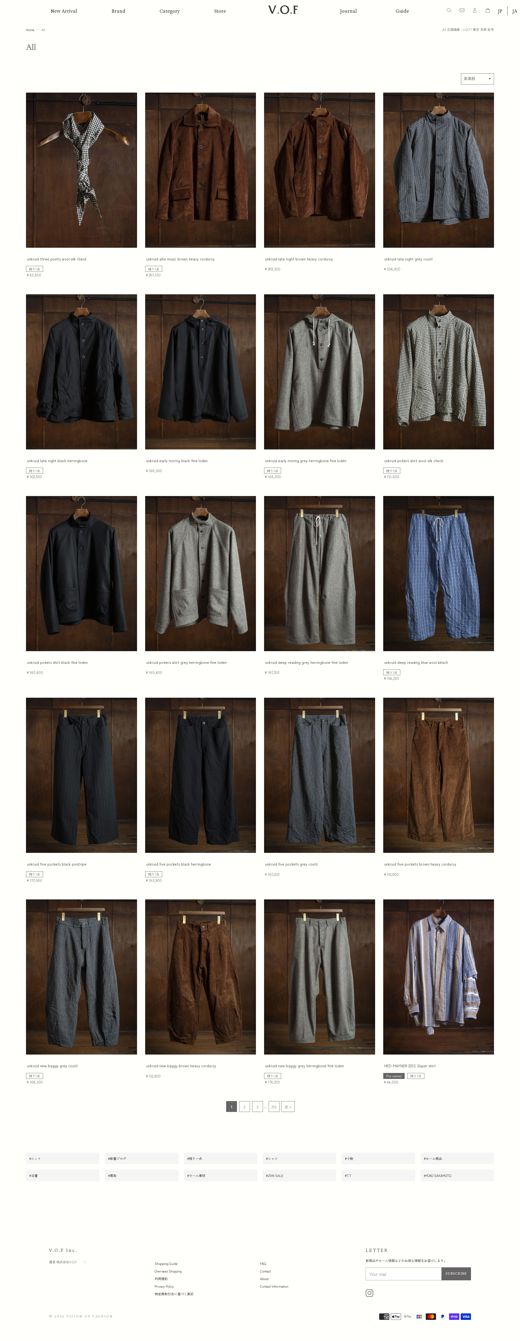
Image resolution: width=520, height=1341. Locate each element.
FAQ (263, 1263)
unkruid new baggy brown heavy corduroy (181, 1065)
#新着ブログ (117, 1158)
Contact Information (274, 1286)
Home (30, 29)
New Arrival (64, 11)
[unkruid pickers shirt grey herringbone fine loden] (200, 573)
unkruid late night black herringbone (57, 460)
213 (274, 1107)
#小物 (349, 1158)
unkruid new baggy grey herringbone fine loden (304, 1065)
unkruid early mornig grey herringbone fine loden (305, 460)
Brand (118, 11)
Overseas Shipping (168, 1271)
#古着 (33, 1175)
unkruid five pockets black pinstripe (56, 864)
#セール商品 (433, 1158)
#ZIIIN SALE (274, 1175)
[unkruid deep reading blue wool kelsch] (438, 573)
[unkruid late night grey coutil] (438, 170)
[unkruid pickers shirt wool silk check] (438, 371)
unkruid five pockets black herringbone (178, 864)
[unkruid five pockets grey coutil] (319, 775)
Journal (348, 11)
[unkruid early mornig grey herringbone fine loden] (319, 371)
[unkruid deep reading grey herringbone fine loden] (319, 573)
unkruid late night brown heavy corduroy (299, 259)
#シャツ (272, 1158)
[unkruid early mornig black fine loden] (200, 371)
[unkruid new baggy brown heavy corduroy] (200, 977)
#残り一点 (194, 1158)
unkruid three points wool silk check (57, 259)
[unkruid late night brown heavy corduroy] (319, 170)
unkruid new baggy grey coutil (52, 1065)
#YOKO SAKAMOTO (437, 1175)
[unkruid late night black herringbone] (81, 371)
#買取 (112, 1175)
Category (170, 11)
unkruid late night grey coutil (408, 259)
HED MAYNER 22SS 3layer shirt (410, 1065)
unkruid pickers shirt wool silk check (413, 460)
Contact (265, 1271)
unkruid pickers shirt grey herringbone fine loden (186, 662)
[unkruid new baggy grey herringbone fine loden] (319, 977)
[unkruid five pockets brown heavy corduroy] (438, 775)
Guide (402, 11)
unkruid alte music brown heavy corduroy (180, 259)
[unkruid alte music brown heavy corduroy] (200, 170)
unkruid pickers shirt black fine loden (57, 662)
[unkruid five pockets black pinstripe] (81, 775)
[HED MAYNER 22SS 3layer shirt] (438, 977)
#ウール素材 (196, 1175)
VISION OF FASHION (89, 1316)
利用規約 (161, 1278)
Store (220, 11)
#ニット (35, 1158)
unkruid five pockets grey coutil (291, 864)
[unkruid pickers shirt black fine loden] (81, 573)
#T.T (348, 1175)
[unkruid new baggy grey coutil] (81, 977)
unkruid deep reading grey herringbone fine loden (306, 662)
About (264, 1278)
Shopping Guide (166, 1263)
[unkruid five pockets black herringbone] (200, 775)
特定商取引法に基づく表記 (174, 1293)
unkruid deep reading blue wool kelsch (416, 662)
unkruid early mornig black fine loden (177, 460)
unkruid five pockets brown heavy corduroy (420, 864)
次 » (287, 1107)
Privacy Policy (164, 1286)
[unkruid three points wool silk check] (81, 170)
